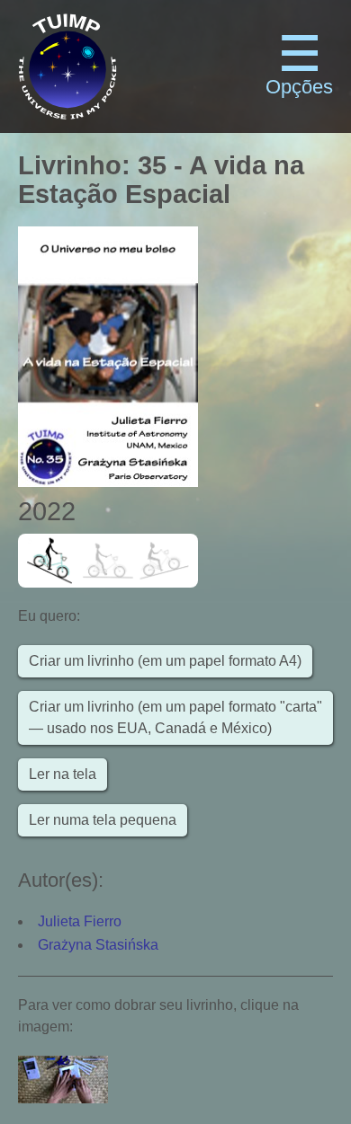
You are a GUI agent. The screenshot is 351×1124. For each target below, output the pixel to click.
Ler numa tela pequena (102, 820)
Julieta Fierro (80, 921)
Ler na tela (62, 774)
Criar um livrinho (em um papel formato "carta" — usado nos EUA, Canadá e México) (175, 717)
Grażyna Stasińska (98, 944)
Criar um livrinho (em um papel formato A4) (165, 660)
